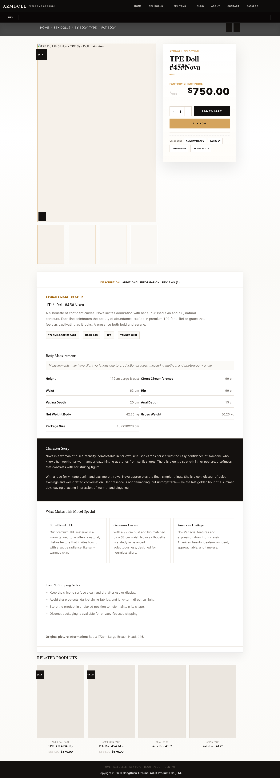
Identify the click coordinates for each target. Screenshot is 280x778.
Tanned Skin (178, 148)
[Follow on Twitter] (271, 6)
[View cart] (275, 17)
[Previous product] (236, 27)
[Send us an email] (275, 6)
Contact (233, 6)
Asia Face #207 (162, 746)
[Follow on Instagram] (268, 6)
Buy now (199, 123)
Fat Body (108, 27)
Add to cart (212, 111)
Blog (200, 6)
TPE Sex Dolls (200, 148)
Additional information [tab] (141, 282)
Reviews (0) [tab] (170, 282)
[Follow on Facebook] (264, 6)
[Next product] (229, 27)
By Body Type (86, 27)
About (215, 6)
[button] (9, 17)
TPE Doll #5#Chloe (111, 746)
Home (138, 6)
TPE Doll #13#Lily (60, 746)
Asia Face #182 (213, 746)
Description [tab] (109, 282)
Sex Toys (180, 6)
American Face (195, 140)
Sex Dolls (156, 6)
